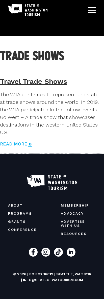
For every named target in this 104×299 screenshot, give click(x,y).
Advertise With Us (73, 223)
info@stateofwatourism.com (53, 280)
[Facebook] (33, 252)
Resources (74, 234)
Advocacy (72, 213)
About (15, 205)
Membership (75, 205)
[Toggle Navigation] (92, 10)
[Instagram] (45, 252)
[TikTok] (58, 252)
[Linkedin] (71, 252)
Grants (17, 221)
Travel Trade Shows (33, 81)
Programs (20, 213)
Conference (22, 230)
